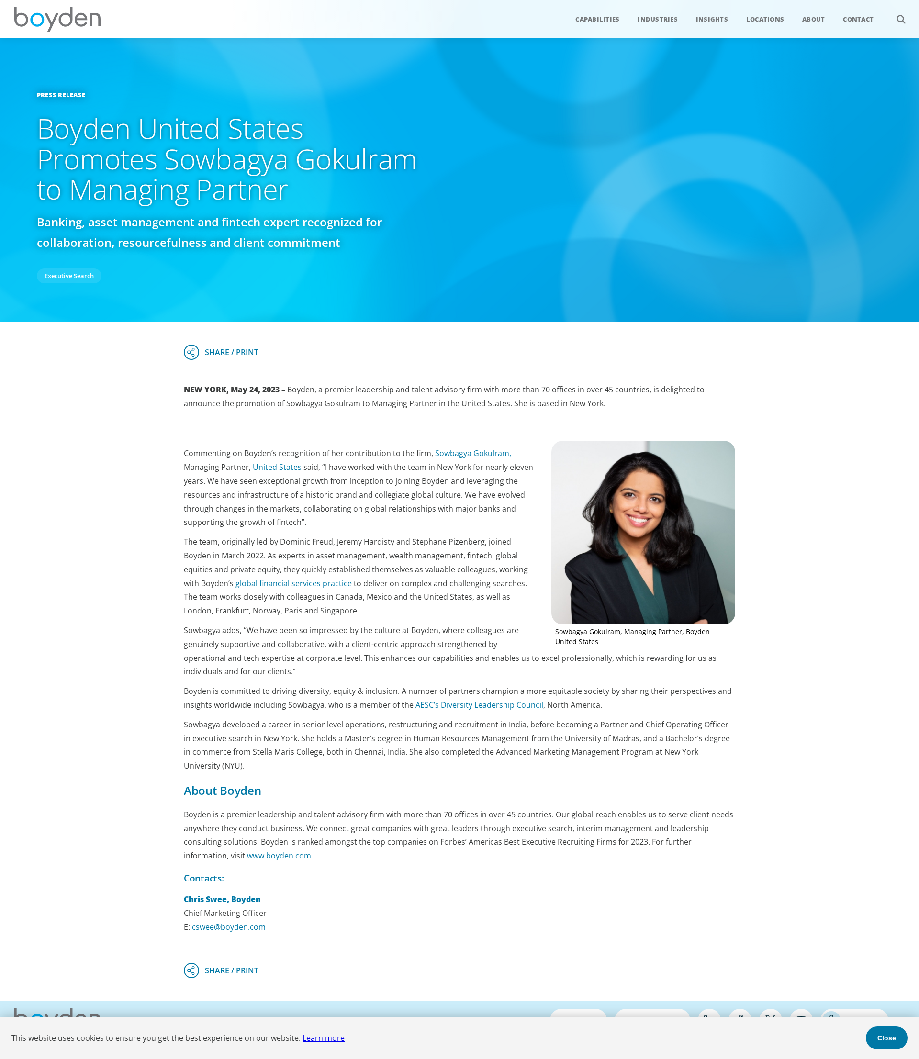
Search (900, 19)
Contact (858, 19)
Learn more (324, 1038)
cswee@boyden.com (229, 927)
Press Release (61, 94)
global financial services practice (293, 583)
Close (886, 1038)
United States (277, 467)
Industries (658, 19)
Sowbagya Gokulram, (473, 453)
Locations (765, 19)
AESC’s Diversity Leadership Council (479, 705)
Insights (712, 19)
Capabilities (597, 19)
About (813, 19)
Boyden (57, 19)
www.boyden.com (279, 855)
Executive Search (69, 275)
